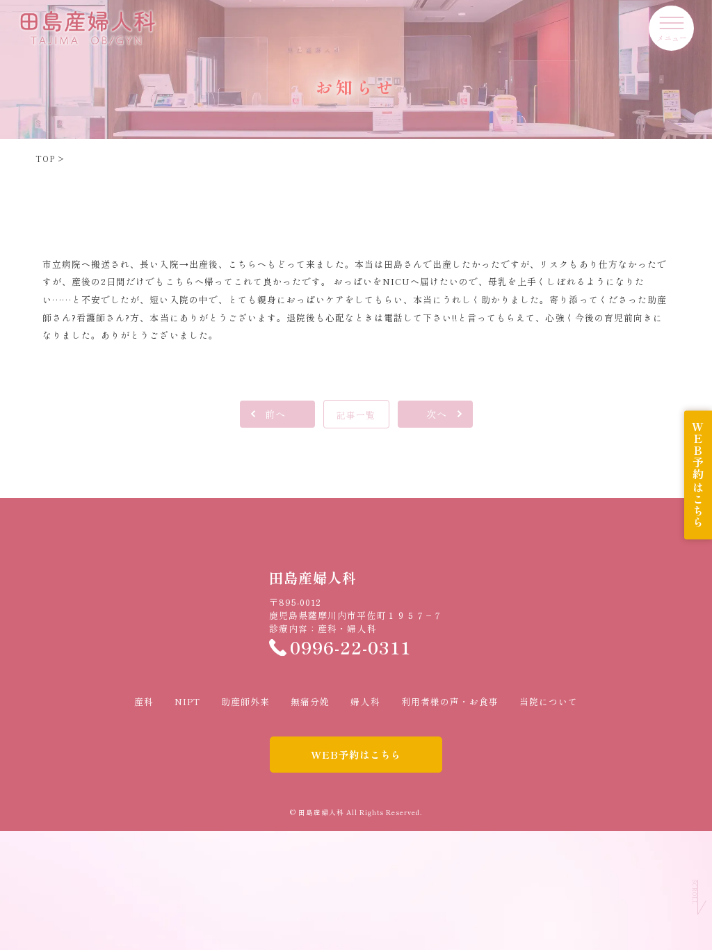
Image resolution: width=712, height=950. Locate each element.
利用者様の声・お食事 (450, 701)
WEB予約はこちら (356, 754)
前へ (275, 414)
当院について (548, 701)
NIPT (187, 701)
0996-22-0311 (350, 647)
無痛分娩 (310, 701)
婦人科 (365, 701)
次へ (436, 414)
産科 (144, 701)
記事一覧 (356, 414)
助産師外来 (245, 701)
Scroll (694, 892)
